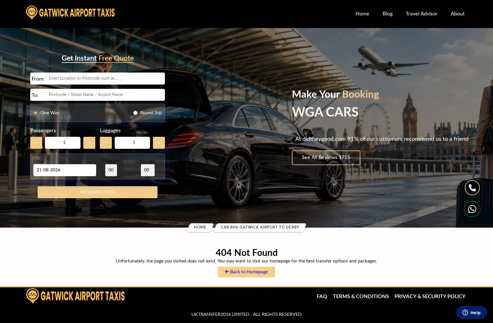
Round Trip (151, 112)
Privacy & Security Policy (430, 296)
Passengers (43, 130)
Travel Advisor (422, 14)
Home (362, 14)
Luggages (110, 130)
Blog (388, 14)
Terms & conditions (361, 296)
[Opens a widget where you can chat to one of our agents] (471, 313)
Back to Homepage (248, 272)
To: (35, 95)
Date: (38, 161)
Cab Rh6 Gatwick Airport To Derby (260, 227)
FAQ (322, 296)
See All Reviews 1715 (326, 157)
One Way (50, 112)
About (457, 14)
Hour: (111, 161)
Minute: (147, 161)
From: (38, 79)
